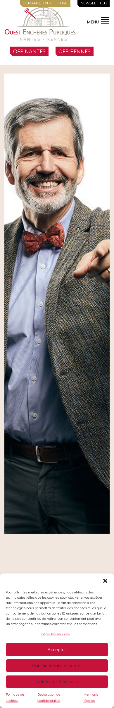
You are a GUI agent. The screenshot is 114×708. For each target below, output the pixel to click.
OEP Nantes (29, 51)
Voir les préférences (57, 682)
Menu (94, 22)
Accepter (57, 649)
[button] (105, 581)
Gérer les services (56, 634)
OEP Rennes (74, 51)
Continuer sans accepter (57, 665)
